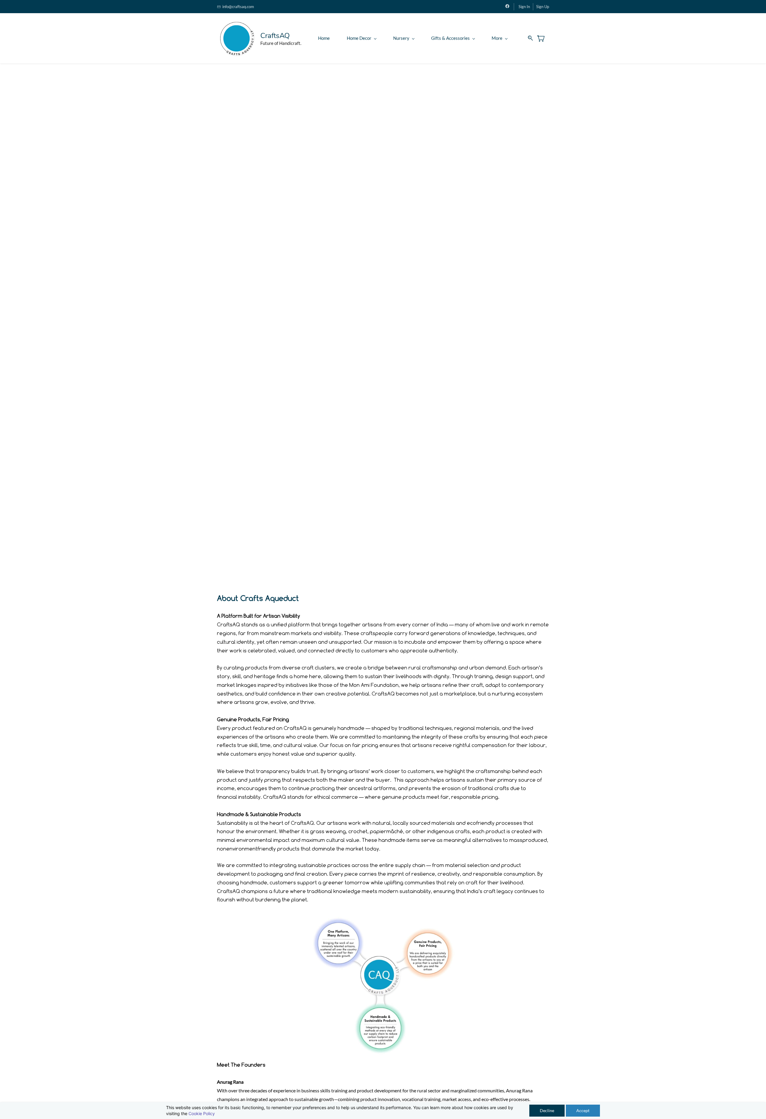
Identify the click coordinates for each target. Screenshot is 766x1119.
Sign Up (542, 6)
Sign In (524, 6)
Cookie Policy (202, 1113)
